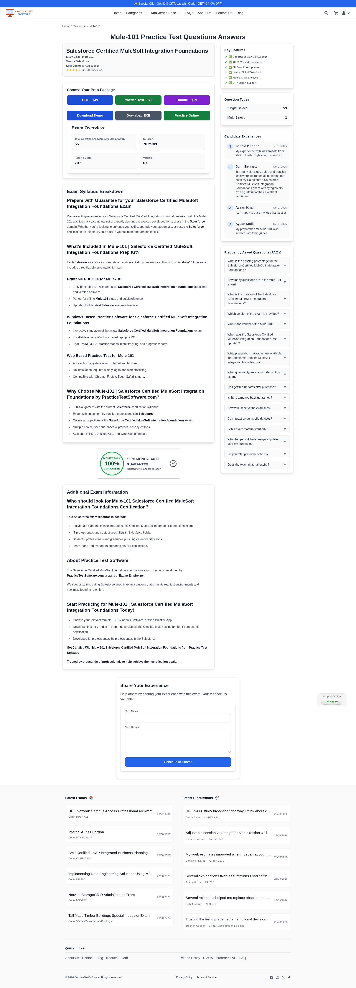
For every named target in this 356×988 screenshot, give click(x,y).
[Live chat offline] (332, 700)
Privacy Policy (184, 977)
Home (117, 13)
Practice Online (187, 115)
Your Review (132, 727)
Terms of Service (206, 977)
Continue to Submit (178, 762)
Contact (87, 958)
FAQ (242, 958)
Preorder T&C (226, 958)
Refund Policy (189, 958)
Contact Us (224, 13)
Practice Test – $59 (138, 100)
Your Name (131, 711)
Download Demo (90, 115)
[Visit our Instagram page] (277, 977)
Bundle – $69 (187, 100)
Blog (240, 13)
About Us (204, 13)
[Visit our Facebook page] (271, 977)
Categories (134, 13)
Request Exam (117, 958)
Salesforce (79, 26)
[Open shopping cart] (336, 13)
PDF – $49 (90, 100)
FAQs (189, 13)
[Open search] (326, 13)
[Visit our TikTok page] (289, 977)
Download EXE (138, 115)
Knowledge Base (163, 13)
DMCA (208, 958)
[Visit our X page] (283, 977)
